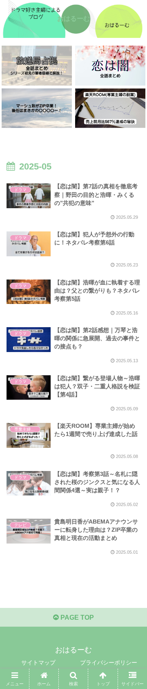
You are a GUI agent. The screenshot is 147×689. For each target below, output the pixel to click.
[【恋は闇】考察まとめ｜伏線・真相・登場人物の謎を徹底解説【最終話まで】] (110, 65)
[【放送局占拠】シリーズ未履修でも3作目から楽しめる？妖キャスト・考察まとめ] (37, 65)
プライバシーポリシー (108, 662)
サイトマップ (38, 662)
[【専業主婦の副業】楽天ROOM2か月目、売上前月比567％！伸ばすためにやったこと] (110, 108)
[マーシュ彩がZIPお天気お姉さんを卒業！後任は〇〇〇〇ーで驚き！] (37, 108)
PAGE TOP (76, 617)
